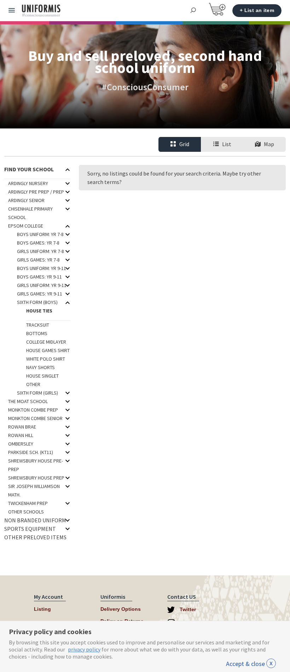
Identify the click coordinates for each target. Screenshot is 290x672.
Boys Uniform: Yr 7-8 (40, 234)
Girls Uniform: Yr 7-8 (40, 251)
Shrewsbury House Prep (36, 478)
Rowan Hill (20, 435)
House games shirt (48, 350)
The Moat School (28, 401)
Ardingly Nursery (28, 183)
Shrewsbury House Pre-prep (35, 465)
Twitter (187, 609)
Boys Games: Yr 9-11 (39, 277)
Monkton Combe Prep (33, 410)
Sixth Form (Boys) (37, 302)
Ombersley (20, 444)
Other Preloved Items (35, 537)
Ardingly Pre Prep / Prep (36, 192)
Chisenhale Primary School (30, 213)
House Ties (39, 311)
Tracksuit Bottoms (37, 329)
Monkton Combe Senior (35, 418)
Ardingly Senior (26, 200)
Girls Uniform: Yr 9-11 (41, 285)
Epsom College (25, 226)
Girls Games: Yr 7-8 (38, 260)
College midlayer (46, 342)
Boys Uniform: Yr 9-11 (41, 268)
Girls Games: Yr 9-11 (39, 294)
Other (33, 384)
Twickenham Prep (28, 503)
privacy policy (84, 649)
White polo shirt (45, 359)
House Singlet (42, 376)
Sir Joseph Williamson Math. (34, 490)
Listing (42, 609)
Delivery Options (120, 609)
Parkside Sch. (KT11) (30, 452)
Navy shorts (40, 367)
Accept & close (249, 663)
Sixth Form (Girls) (37, 393)
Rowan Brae (22, 427)
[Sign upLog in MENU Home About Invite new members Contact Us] (11, 10)
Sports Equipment (30, 528)
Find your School (29, 169)
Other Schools (26, 512)
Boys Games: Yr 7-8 (38, 243)
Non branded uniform (35, 520)
